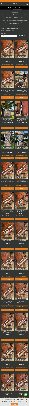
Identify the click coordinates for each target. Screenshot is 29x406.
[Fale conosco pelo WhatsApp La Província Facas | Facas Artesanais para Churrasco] (26, 394)
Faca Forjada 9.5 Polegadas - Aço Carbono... (7, 271)
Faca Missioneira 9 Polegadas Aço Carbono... (21, 59)
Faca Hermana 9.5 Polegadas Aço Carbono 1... (21, 90)
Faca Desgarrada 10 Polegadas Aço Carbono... (7, 150)
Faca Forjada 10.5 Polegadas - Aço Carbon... (21, 362)
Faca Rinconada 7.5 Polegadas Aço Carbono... (7, 120)
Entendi (14, 404)
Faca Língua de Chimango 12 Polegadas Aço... (7, 90)
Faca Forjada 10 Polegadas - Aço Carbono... (21, 271)
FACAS (20, 28)
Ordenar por (3, 33)
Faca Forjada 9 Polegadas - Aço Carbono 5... (21, 302)
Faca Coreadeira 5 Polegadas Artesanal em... (21, 150)
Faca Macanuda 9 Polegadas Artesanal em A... (7, 59)
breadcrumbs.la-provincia (11, 28)
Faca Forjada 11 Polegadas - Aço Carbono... (21, 241)
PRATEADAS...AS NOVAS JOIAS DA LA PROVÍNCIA (14, 1)
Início (2, 28)
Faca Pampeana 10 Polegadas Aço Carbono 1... (21, 120)
